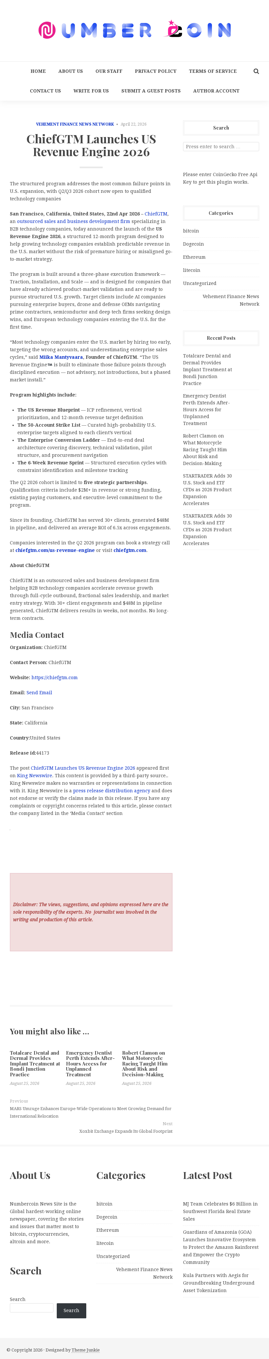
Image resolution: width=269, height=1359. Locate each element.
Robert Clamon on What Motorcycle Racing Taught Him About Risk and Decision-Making (145, 1063)
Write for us (91, 90)
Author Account (216, 90)
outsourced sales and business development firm (74, 221)
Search (18, 1299)
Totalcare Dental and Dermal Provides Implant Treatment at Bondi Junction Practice (35, 1063)
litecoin (191, 270)
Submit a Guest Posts (151, 90)
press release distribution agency (111, 790)
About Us (70, 71)
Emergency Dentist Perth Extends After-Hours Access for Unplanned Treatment (90, 1063)
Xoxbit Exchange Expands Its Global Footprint (126, 1131)
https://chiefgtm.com (54, 677)
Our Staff (108, 71)
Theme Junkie (86, 1350)
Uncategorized (200, 283)
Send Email (39, 692)
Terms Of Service (213, 71)
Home (38, 71)
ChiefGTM (156, 213)
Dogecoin (193, 244)
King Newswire (34, 775)
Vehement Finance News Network (75, 124)
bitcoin (191, 230)
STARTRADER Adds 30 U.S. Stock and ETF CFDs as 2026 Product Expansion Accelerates (207, 489)
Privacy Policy (155, 71)
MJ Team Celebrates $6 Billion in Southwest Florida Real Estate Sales (220, 1211)
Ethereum (194, 257)
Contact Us (45, 90)
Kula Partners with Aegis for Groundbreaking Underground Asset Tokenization (219, 1283)
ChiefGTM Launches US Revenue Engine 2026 (83, 768)
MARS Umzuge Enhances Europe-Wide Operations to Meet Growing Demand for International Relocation (91, 1112)
